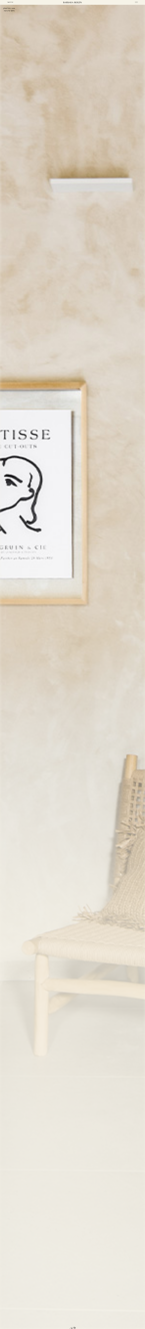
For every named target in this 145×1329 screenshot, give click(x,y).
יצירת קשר (10, 2)
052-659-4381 (81, 1276)
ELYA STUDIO (57, 1288)
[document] (72, 1310)
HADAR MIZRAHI (76, 1288)
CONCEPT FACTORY (96, 1288)
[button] (72, 1291)
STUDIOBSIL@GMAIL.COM (66, 1276)
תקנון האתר (71, 1263)
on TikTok (124, 1239)
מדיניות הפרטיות (80, 1263)
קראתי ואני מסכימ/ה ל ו (82, 1263)
